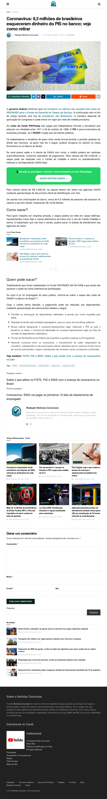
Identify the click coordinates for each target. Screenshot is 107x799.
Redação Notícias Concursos (26, 35)
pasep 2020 (44, 366)
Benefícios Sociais (14, 785)
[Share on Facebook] (38, 96)
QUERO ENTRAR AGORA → (54, 178)
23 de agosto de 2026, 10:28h (31, 262)
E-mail (10, 588)
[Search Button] (99, 4)
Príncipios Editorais (34, 749)
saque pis (56, 366)
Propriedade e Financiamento (19, 755)
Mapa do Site (12, 764)
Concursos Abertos (26, 782)
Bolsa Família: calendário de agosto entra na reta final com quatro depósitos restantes (53, 628)
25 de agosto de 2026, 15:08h (31, 249)
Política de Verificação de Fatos (39, 746)
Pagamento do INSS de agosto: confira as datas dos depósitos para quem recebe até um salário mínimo (57, 650)
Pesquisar (11, 608)
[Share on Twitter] (43, 96)
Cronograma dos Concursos (38, 740)
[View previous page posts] (51, 269)
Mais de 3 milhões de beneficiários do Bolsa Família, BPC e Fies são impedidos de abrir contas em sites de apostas (22, 511)
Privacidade (11, 752)
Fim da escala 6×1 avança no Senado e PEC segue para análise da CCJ (83, 241)
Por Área (72, 782)
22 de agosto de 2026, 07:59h (18, 519)
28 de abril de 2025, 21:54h (53, 35)
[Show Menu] (8, 4)
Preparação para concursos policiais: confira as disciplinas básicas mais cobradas (51, 660)
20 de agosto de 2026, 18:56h (51, 517)
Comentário (13, 544)
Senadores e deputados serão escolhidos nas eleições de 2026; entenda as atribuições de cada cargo (34, 242)
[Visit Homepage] (53, 4)
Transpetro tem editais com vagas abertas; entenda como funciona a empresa (49, 639)
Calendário (10, 782)
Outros (27, 785)
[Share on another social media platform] (98, 96)
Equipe (9, 758)
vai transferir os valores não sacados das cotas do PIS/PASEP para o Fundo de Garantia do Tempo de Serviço (53, 110)
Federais (61, 782)
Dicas (82, 782)
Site (57, 588)
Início (8, 12)
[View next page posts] (56, 269)
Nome (10, 576)
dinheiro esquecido (28, 366)
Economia (78, 503)
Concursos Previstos (46, 782)
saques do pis (68, 366)
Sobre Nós (30, 743)
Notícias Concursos (22, 703)
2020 (15, 366)
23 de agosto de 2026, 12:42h (80, 247)
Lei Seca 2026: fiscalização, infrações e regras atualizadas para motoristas (52, 510)
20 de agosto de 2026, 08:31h (83, 519)
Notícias (15, 12)
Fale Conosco (12, 761)
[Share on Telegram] (34, 96)
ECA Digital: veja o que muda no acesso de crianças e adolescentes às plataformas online (35, 256)
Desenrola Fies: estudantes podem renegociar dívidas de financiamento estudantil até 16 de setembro (59, 670)
